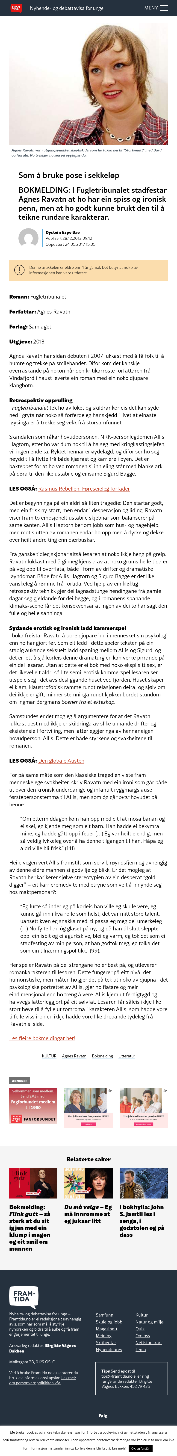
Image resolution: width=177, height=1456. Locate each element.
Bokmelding (102, 1056)
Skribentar (106, 1343)
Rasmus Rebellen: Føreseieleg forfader (84, 488)
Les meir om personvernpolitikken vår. (42, 1380)
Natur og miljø (150, 1322)
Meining (104, 1336)
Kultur (142, 1315)
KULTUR (49, 1056)
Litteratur (126, 1056)
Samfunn (104, 1315)
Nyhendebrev (109, 1349)
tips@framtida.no (117, 1376)
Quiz (140, 1329)
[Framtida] (18, 8)
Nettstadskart (149, 1343)
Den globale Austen (61, 760)
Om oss (143, 1336)
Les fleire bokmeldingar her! (42, 1038)
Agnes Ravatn (74, 1056)
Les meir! (119, 1447)
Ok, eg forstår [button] (140, 1448)
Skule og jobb (109, 1322)
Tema (141, 1349)
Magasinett (107, 1329)
